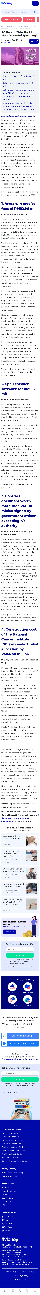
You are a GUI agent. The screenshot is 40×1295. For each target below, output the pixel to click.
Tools (13, 1293)
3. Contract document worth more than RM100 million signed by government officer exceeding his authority (18, 94)
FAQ (3, 1205)
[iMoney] (6, 3)
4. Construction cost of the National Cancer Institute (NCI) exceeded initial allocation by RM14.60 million (19, 106)
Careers (5, 1194)
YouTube (8, 1227)
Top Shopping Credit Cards (13, 1140)
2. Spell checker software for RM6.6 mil (18, 84)
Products (5, 1293)
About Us (6, 1187)
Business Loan (28, 993)
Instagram (8, 1223)
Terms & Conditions (11, 1059)
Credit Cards (12, 1005)
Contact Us (6, 1201)
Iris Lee (7, 42)
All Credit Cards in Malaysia (13, 1157)
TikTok (7, 1230)
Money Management (11, 19)
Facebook (8, 1216)
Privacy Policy (31, 1059)
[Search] (35, 12)
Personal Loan (12, 993)
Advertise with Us (9, 1191)
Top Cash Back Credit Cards (13, 1151)
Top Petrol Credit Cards (11, 1137)
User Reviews (7, 1198)
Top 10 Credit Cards (10, 1133)
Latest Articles (11, 26)
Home (3, 26)
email (25, 1054)
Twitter (7, 1220)
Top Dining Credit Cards (12, 1154)
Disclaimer (22, 1272)
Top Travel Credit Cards (11, 1144)
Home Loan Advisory (10, 1176)
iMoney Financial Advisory (12, 1173)
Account (35, 1293)
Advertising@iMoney (20, 1276)
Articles (27, 1293)
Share (32, 41)
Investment (29, 19)
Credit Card (12, 22)
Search (19, 1293)
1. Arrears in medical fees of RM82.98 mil (19, 77)
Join (35, 3)
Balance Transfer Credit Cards (14, 1161)
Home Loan (27, 1005)
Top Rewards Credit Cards (12, 1147)
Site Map (31, 1272)
